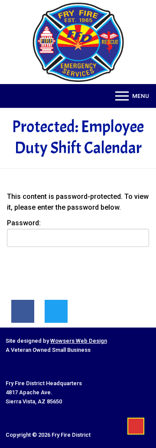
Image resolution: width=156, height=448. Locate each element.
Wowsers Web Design (78, 341)
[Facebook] (22, 311)
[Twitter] (56, 311)
